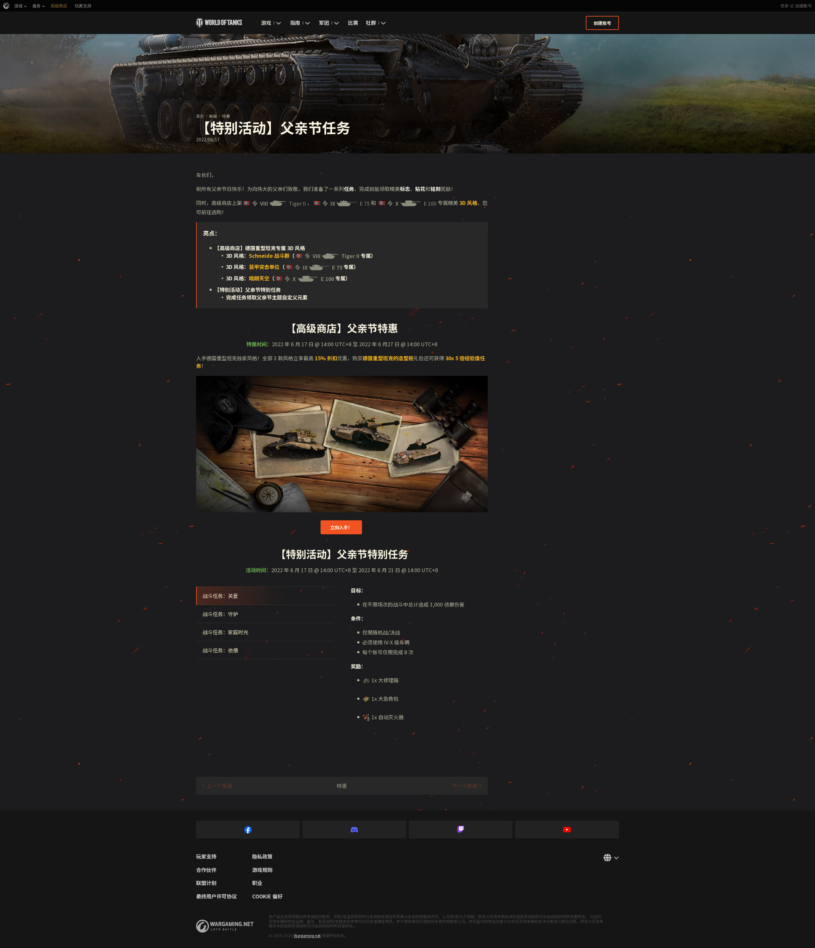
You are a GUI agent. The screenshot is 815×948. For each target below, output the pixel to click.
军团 (324, 22)
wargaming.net (224, 926)
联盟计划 (206, 883)
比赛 (353, 22)
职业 (257, 883)
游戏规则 (262, 870)
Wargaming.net (307, 935)
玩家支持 (206, 857)
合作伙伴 (206, 870)
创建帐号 (803, 6)
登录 (784, 6)
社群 (371, 22)
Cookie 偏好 (267, 896)
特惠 (226, 116)
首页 (200, 116)
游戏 (266, 22)
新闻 (213, 116)
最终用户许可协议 (216, 896)
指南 (295, 22)
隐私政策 (262, 857)
